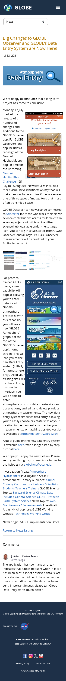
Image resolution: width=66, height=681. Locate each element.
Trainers (34, 488)
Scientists (51, 484)
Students (9, 488)
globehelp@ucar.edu (37, 464)
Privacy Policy (22, 663)
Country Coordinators (18, 484)
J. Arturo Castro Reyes (24, 556)
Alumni (50, 480)
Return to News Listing (18, 530)
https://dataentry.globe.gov (39, 434)
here (21, 445)
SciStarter (13, 214)
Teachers (21, 488)
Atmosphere (38, 471)
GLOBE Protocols (48, 497)
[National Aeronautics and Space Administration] (24, 626)
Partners (39, 484)
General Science (26, 497)
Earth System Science (17, 501)
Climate (41, 493)
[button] (58, 7)
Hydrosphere (12, 476)
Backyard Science (24, 493)
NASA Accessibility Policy (33, 670)
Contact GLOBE (42, 663)
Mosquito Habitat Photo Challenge (12, 177)
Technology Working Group (32, 514)
